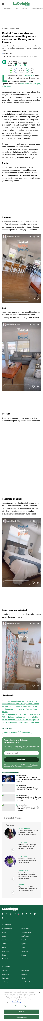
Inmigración (23, 870)
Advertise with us (27, 982)
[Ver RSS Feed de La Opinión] (3, 918)
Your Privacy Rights (21, 1006)
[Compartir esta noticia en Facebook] (16, 70)
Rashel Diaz (26, 732)
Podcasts (5, 970)
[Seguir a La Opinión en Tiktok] (19, 914)
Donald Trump (7, 8)
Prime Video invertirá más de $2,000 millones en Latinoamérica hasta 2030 (28, 779)
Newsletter (5, 974)
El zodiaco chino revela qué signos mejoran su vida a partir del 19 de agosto (27, 846)
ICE (17, 8)
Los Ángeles (25, 936)
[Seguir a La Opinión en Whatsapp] (31, 914)
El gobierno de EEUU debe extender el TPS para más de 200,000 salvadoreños (27, 888)
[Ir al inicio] (10, 909)
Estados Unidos (7, 928)
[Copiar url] (32, 70)
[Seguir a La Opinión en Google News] (23, 914)
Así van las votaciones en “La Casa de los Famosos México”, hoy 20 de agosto (28, 799)
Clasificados (25, 970)
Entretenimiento (14, 28)
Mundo (4, 932)
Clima (23, 978)
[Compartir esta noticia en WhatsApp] (11, 70)
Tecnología (5, 951)
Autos (23, 947)
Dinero (4, 944)
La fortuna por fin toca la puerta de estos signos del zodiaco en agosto (27, 860)
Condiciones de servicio (25, 766)
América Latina (26, 932)
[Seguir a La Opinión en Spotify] (35, 914)
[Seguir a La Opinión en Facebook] (16, 65)
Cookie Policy (16, 1002)
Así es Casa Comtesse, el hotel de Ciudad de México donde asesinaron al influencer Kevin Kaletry (19, 709)
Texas (4, 955)
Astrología (22, 842)
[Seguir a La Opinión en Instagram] (25, 65)
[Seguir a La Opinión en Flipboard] (27, 914)
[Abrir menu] (3, 4)
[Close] (40, 992)
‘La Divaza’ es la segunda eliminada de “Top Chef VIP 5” (27, 788)
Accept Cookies (21, 1017)
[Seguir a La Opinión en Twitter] (20, 65)
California (25, 951)
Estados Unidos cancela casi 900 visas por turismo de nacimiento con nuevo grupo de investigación (27, 875)
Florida (24, 955)
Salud (4, 947)
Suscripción (5, 978)
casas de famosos (10, 732)
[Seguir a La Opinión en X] (7, 914)
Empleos (24, 974)
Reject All (21, 1011)
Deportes (24, 940)
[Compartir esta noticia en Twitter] (21, 70)
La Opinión (5, 28)
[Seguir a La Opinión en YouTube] (15, 914)
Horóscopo (5, 982)
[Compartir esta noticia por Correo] (27, 70)
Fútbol (24, 8)
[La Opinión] (21, 4)
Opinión (21, 884)
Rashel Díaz (29, 75)
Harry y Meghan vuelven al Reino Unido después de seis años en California (28, 808)
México (4, 936)
